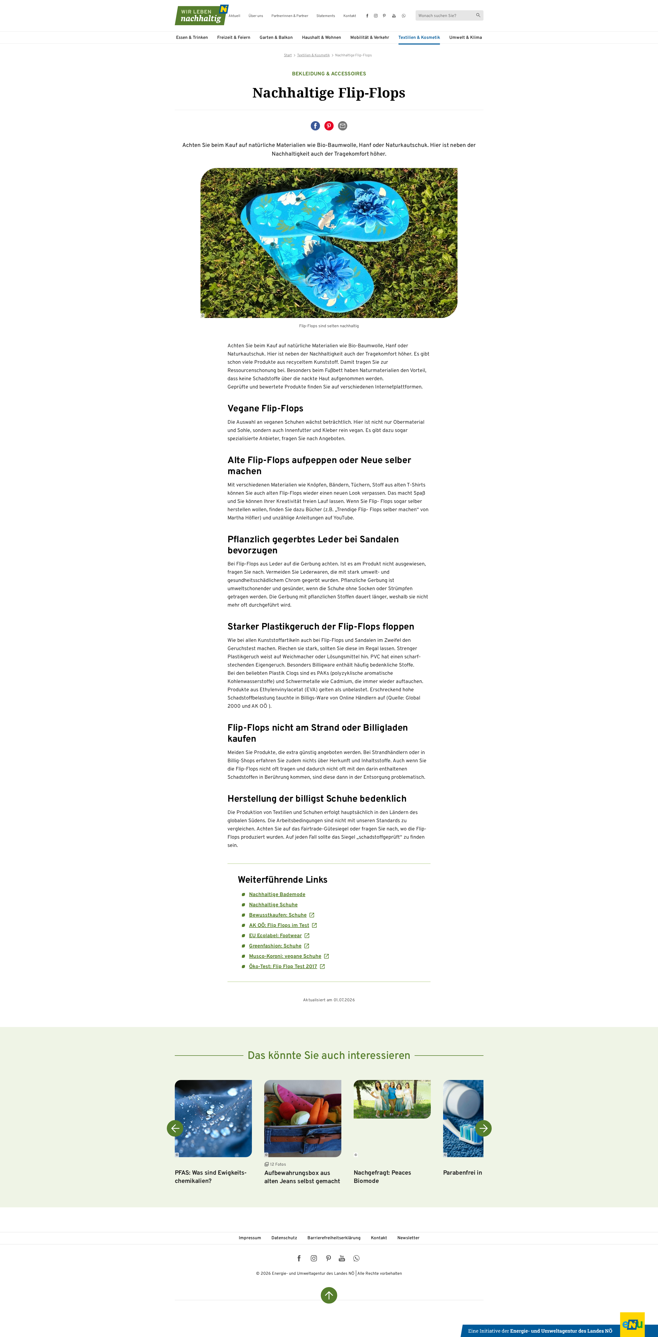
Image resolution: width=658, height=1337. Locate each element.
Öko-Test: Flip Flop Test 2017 (283, 966)
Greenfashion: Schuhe (275, 946)
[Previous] (175, 1128)
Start (288, 55)
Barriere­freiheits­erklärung (334, 1238)
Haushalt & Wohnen (321, 38)
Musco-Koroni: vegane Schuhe (285, 956)
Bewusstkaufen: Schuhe (278, 915)
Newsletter (408, 1238)
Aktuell (234, 16)
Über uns (256, 16)
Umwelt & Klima (465, 38)
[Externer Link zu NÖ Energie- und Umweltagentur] (559, 1324)
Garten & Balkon (276, 38)
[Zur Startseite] (197, 15)
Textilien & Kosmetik (419, 38)
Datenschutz (284, 1238)
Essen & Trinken (192, 38)
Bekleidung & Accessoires (329, 74)
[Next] (483, 1128)
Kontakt (349, 16)
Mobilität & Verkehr (369, 38)
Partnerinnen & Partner (289, 16)
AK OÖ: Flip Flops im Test (279, 925)
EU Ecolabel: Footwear (275, 936)
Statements (325, 16)
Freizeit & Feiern (233, 38)
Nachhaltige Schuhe (273, 905)
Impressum (250, 1238)
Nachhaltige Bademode (277, 894)
